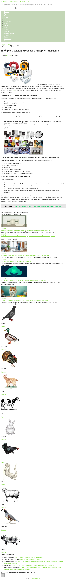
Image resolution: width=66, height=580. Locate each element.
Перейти (3, 326)
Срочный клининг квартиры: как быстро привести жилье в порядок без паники (25, 255)
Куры (5, 14)
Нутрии (6, 23)
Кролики (6, 12)
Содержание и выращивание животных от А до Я (16, 1)
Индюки (6, 31)
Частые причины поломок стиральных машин (28, 557)
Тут (14, 90)
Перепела (7, 29)
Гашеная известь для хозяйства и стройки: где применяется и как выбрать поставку (26, 230)
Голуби (6, 25)
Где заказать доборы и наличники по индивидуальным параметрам (33, 565)
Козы (5, 19)
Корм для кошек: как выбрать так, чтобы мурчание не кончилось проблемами (24, 300)
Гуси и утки (7, 21)
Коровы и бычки (9, 33)
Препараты (7, 35)
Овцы (5, 27)
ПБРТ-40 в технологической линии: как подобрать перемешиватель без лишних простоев (28, 236)
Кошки (6, 17)
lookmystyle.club (35, 578)
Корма (6, 37)
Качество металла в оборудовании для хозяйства (16, 261)
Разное (6, 41)
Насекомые (7, 39)
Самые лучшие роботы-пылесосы (29, 559)
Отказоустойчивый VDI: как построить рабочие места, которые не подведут (23, 281)
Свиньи (6, 16)
